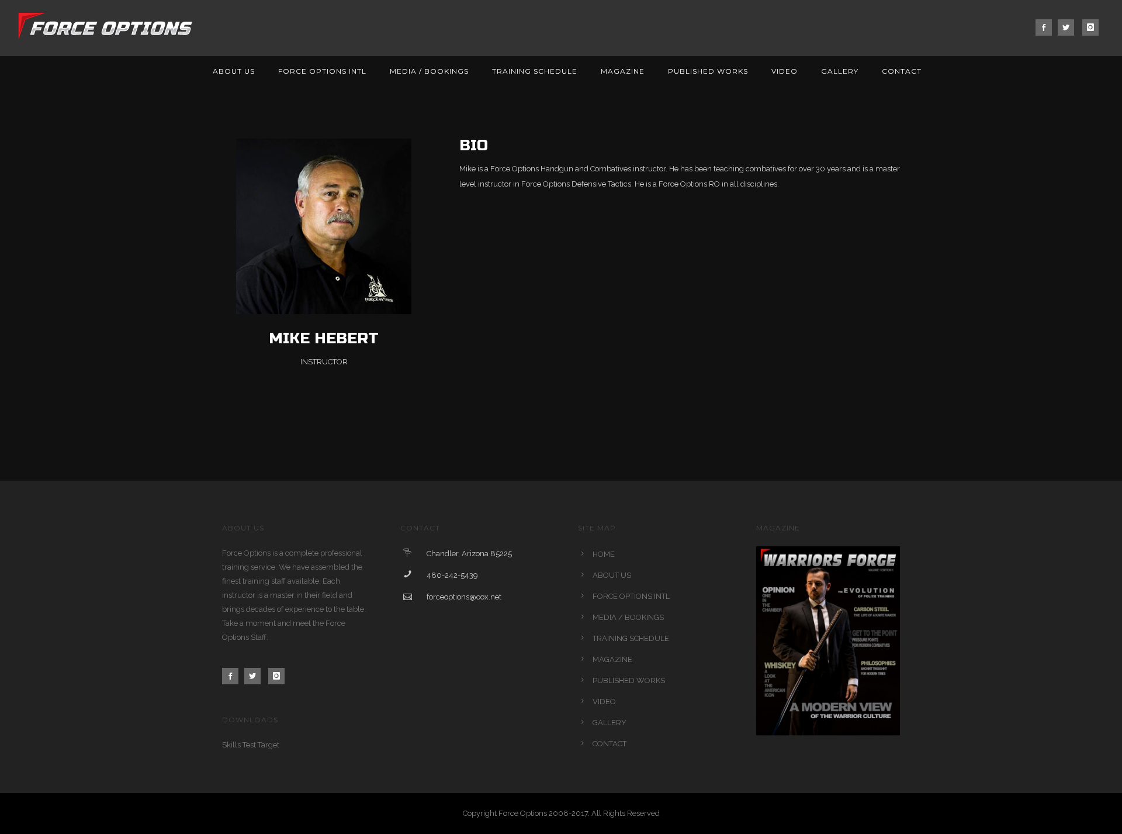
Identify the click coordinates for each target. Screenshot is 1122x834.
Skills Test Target (250, 744)
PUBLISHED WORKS (708, 71)
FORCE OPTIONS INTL (322, 71)
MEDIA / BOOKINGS (429, 71)
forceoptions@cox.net (464, 596)
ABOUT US (234, 71)
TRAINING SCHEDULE (534, 71)
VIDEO (784, 71)
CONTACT (902, 71)
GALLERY (839, 71)
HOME (604, 554)
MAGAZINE (623, 71)
